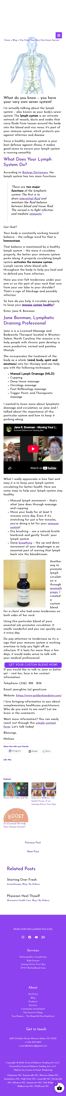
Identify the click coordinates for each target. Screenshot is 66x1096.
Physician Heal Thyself (23, 896)
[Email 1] (43, 937)
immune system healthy (37, 305)
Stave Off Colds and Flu (16, 798)
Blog (24, 884)
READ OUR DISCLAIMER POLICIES (33, 929)
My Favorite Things (33, 1012)
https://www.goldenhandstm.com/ (39, 695)
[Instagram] (22, 937)
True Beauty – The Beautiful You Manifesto (33, 1016)
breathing (25, 542)
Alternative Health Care (19, 900)
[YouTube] (36, 937)
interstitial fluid (29, 198)
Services (33, 1005)
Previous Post (33, 842)
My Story (33, 994)
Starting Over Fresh (22, 879)
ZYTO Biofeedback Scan (33, 968)
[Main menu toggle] (59, 35)
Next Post (33, 851)
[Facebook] (29, 937)
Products (33, 1001)
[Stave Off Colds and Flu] (16, 789)
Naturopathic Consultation (33, 957)
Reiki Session (33, 960)
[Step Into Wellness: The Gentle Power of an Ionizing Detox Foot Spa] (43, 789)
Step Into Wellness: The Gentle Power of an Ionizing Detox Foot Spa (43, 801)
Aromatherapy (14, 884)
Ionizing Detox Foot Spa (33, 964)
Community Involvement (33, 1009)
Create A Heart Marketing (38, 1070)
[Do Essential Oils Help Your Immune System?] (16, 815)
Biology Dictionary (35, 172)
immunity (35, 214)
